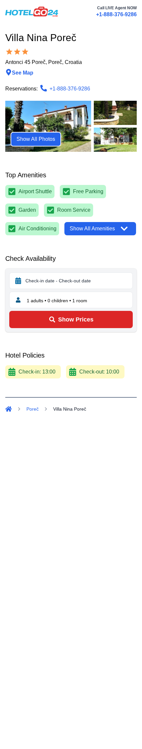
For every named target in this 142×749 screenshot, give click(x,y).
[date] (18, 281)
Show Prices (75, 319)
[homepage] (31, 12)
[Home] (8, 409)
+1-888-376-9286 (116, 14)
